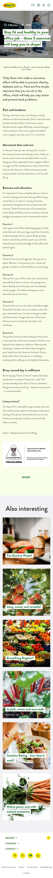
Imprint (21, 867)
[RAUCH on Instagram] (22, 855)
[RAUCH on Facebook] (15, 855)
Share (26, 477)
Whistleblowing (46, 867)
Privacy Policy (32, 867)
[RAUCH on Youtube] (30, 855)
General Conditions (8, 867)
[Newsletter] (33, 5)
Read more (10, 561)
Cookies (26, 873)
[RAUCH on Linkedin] (38, 855)
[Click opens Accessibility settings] (38, 5)
